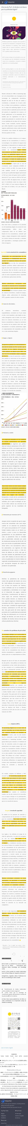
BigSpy (2, 1113)
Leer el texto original (7, 1047)
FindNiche (3, 1118)
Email (16, 1056)
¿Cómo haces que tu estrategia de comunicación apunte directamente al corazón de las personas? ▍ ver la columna (14, 994)
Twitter (2, 1056)
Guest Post (3, 1123)
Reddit (7, 1056)
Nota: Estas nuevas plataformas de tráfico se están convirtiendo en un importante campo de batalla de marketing (14, 1000)
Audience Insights (19, 1115)
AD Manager (18, 1113)
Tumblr (12, 1056)
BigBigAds (3, 1115)
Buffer (20, 1056)
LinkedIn (26, 1056)
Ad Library (17, 1118)
